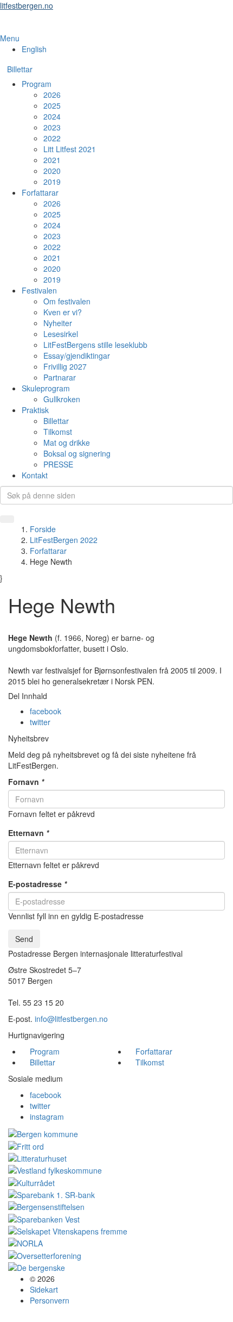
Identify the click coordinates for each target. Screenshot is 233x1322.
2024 (52, 116)
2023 (52, 127)
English (34, 48)
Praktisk (35, 409)
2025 (52, 105)
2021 (52, 159)
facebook (45, 711)
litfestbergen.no (26, 5)
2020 (52, 170)
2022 (52, 138)
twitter (40, 721)
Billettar (20, 69)
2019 (52, 181)
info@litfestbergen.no (71, 1018)
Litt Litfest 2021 (69, 149)
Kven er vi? (62, 312)
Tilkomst (57, 431)
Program (36, 83)
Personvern (49, 1300)
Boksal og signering (77, 453)
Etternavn (28, 832)
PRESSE (58, 464)
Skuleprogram (46, 388)
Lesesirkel (60, 333)
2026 (52, 94)
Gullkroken (61, 399)
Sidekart (44, 1289)
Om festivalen (66, 301)
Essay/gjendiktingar (76, 355)
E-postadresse (37, 883)
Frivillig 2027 (65, 366)
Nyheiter (57, 322)
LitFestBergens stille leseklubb (95, 344)
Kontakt (35, 475)
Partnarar (59, 377)
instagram (47, 1116)
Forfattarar (40, 192)
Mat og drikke (66, 442)
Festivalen (39, 290)
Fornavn (26, 781)
